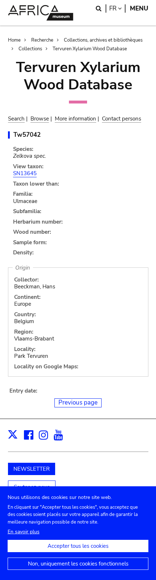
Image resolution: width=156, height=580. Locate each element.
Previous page (78, 402)
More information (75, 118)
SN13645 (25, 173)
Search (16, 118)
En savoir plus (24, 531)
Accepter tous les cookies (78, 546)
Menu (139, 8)
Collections (30, 49)
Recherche (42, 40)
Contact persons (121, 118)
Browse (39, 118)
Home (14, 40)
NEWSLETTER (31, 469)
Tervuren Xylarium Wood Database (90, 49)
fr (117, 8)
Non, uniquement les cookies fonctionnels (78, 563)
